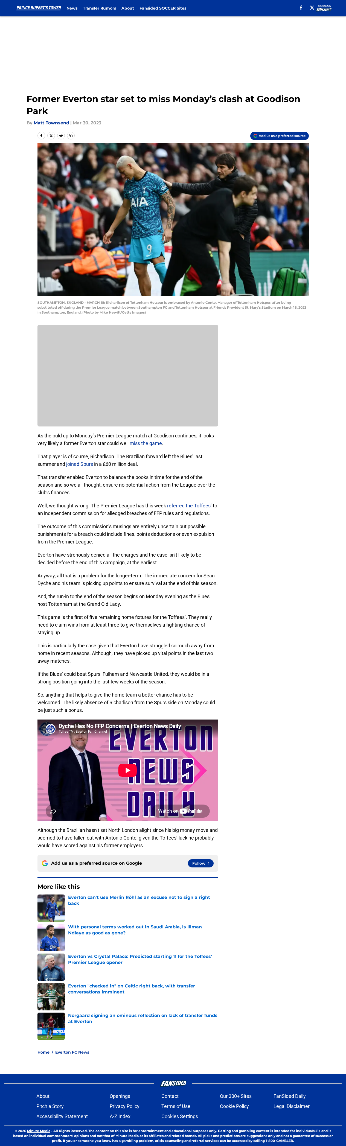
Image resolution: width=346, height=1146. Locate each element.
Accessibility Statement (62, 1116)
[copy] (71, 135)
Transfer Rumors (99, 8)
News (71, 8)
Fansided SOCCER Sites (162, 8)
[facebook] (301, 7)
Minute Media (38, 1131)
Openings (120, 1096)
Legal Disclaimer (292, 1106)
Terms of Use (175, 1106)
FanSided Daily (290, 1096)
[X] (312, 7)
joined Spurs (79, 464)
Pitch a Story (50, 1106)
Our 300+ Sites (236, 1096)
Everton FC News (72, 1052)
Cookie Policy (234, 1106)
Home (43, 1052)
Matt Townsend (51, 122)
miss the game (146, 443)
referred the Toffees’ (189, 505)
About (127, 8)
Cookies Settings (179, 1116)
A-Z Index (120, 1116)
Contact (170, 1096)
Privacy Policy (124, 1106)
